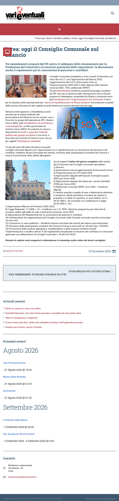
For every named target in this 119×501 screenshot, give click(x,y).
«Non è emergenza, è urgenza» (21, 318)
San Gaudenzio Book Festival (18, 434)
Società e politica (62, 38)
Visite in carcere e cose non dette (23, 308)
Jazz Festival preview (14, 363)
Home (49, 38)
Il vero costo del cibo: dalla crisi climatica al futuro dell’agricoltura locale (44, 322)
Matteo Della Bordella (14, 377)
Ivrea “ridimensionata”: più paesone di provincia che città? (38, 274)
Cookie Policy (108, 498)
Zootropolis (9, 390)
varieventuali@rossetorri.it (22, 477)
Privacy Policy (93, 498)
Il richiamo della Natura (15, 420)
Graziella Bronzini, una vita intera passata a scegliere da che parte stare (43, 313)
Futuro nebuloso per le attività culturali (89, 271)
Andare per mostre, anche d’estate (23, 327)
